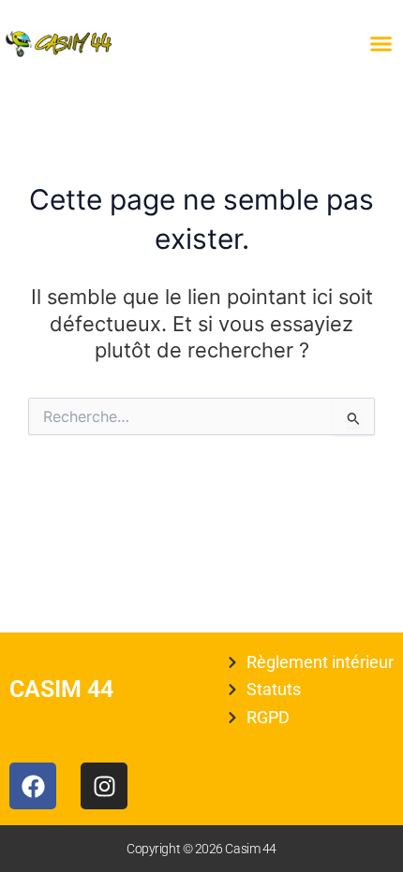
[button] (381, 44)
